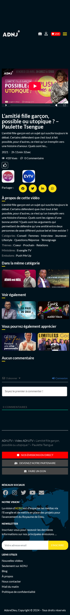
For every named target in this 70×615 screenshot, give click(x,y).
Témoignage (48, 240)
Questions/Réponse (26, 240)
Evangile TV (24, 250)
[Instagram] (14, 492)
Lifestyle (7, 240)
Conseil (21, 235)
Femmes (34, 235)
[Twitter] (23, 492)
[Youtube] (32, 492)
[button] (65, 34)
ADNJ (19, 508)
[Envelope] (41, 492)
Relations (42, 245)
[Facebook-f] (5, 492)
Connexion (61, 378)
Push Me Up (23, 255)
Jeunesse (60, 235)
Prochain (28, 245)
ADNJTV (7, 440)
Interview (47, 235)
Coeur (17, 245)
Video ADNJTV (24, 440)
